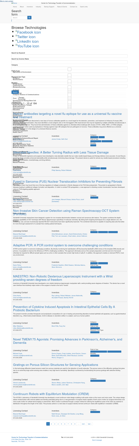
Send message (97, 440)
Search (15, 92)
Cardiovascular (18, 85)
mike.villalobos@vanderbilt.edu (23, 201)
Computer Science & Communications (26, 94)
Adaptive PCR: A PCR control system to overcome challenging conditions (63, 245)
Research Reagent (95, 267)
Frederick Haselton (58, 265)
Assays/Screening (19, 99)
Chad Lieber (72, 236)
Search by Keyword (18, 53)
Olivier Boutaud (72, 355)
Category (14, 65)
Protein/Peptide (95, 332)
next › (83, 424)
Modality (14, 83)
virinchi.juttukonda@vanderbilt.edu (24, 385)
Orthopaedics (17, 176)
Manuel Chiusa (66, 199)
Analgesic (16, 78)
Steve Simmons (57, 267)
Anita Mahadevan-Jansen (60, 234)
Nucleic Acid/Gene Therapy (22, 105)
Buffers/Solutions (19, 106)
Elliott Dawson (69, 265)
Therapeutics (17, 192)
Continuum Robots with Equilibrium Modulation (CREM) (51, 394)
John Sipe (65, 385)
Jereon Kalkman (82, 236)
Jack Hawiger (56, 199)
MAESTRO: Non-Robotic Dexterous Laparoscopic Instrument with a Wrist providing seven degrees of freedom (63, 278)
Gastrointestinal (18, 108)
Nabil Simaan (56, 414)
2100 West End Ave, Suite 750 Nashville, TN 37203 (29, 439)
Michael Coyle (17, 353)
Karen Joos (55, 416)
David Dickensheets (75, 234)
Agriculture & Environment (22, 72)
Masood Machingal (19, 234)
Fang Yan (62, 326)
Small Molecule (95, 355)
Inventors (30, 7)
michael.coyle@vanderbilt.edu (22, 355)
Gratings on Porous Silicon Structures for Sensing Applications (55, 364)
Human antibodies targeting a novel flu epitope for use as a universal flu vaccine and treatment (67, 115)
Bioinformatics (18, 79)
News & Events (62, 7)
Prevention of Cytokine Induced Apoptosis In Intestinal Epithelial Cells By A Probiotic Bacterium (64, 308)
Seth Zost (64, 139)
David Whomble (61, 355)
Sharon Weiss (56, 383)
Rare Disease (17, 206)
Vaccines (16, 207)
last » (89, 424)
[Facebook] (28, 31)
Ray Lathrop (56, 295)
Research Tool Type (18, 77)
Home (15, 7)
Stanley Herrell (68, 298)
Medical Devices (95, 168)
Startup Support (49, 7)
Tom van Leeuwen (61, 236)
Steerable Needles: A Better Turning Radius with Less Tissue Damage (61, 152)
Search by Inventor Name (20, 59)
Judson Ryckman (67, 383)
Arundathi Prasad (57, 298)
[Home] (24, 3)
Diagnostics (94, 232)
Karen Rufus (17, 139)
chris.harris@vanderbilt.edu (22, 172)
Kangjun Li (60, 357)
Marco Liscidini (56, 385)
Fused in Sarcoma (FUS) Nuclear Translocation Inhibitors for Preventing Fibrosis (67, 181)
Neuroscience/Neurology (114, 351)
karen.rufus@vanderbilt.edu (22, 141)
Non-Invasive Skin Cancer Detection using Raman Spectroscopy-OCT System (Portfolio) (66, 212)
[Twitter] (26, 36)
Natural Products (19, 162)
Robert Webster (66, 170)
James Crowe (56, 139)
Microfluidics (17, 155)
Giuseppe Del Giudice (68, 414)
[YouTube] (27, 45)
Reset (15, 98)
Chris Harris (17, 170)
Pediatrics (16, 191)
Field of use (15, 71)
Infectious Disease (96, 141)
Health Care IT (18, 132)
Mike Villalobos (18, 199)
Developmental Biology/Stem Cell (24, 100)
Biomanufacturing (19, 87)
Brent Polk (55, 326)
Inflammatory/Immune (20, 131)
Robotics (103, 168)
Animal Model (17, 84)
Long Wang (79, 414)
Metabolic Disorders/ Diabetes (23, 146)
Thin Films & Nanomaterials (98, 380)
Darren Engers (56, 353)
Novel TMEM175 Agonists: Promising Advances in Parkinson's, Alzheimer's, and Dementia (67, 341)
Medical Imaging (18, 147)
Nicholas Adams (80, 265)
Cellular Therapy (18, 97)
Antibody (93, 145)
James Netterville (76, 295)
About (22, 7)
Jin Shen (62, 416)
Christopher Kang (79, 383)
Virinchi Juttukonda (19, 383)
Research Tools (18, 177)
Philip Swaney (56, 170)
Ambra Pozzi (76, 199)
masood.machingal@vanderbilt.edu (24, 236)
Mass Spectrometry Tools (21, 144)
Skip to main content (6, 1)
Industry (38, 7)
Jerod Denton (76, 353)
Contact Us (73, 7)
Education (16, 110)
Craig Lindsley (66, 353)
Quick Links (84, 7)
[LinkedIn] (27, 40)
